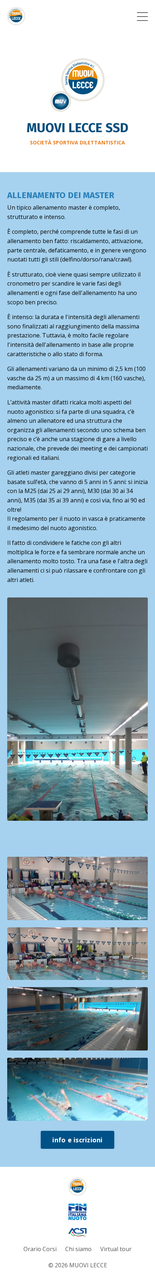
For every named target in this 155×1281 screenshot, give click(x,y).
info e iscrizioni (77, 1140)
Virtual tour (116, 1249)
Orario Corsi (40, 1249)
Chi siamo (78, 1249)
